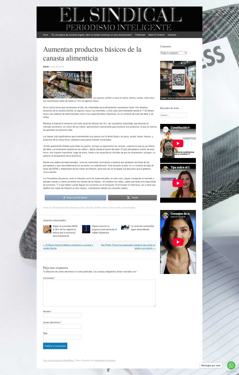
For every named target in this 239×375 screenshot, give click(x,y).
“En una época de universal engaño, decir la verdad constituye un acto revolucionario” (91, 34)
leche (118, 207)
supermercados (128, 207)
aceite (81, 207)
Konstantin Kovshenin (105, 360)
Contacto (172, 34)
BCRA (97, 207)
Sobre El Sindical (156, 34)
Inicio (45, 34)
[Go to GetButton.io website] (231, 372)
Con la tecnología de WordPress (58, 360)
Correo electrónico (52, 322)
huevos (111, 207)
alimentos (89, 207)
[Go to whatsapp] (231, 365)
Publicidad (140, 34)
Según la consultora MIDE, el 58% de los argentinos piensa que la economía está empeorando (65, 230)
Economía (64, 207)
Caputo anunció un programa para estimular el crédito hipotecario (104, 229)
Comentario (49, 278)
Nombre (47, 311)
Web (45, 333)
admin (46, 66)
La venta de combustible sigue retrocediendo (142, 227)
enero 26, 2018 (57, 66)
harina (104, 207)
